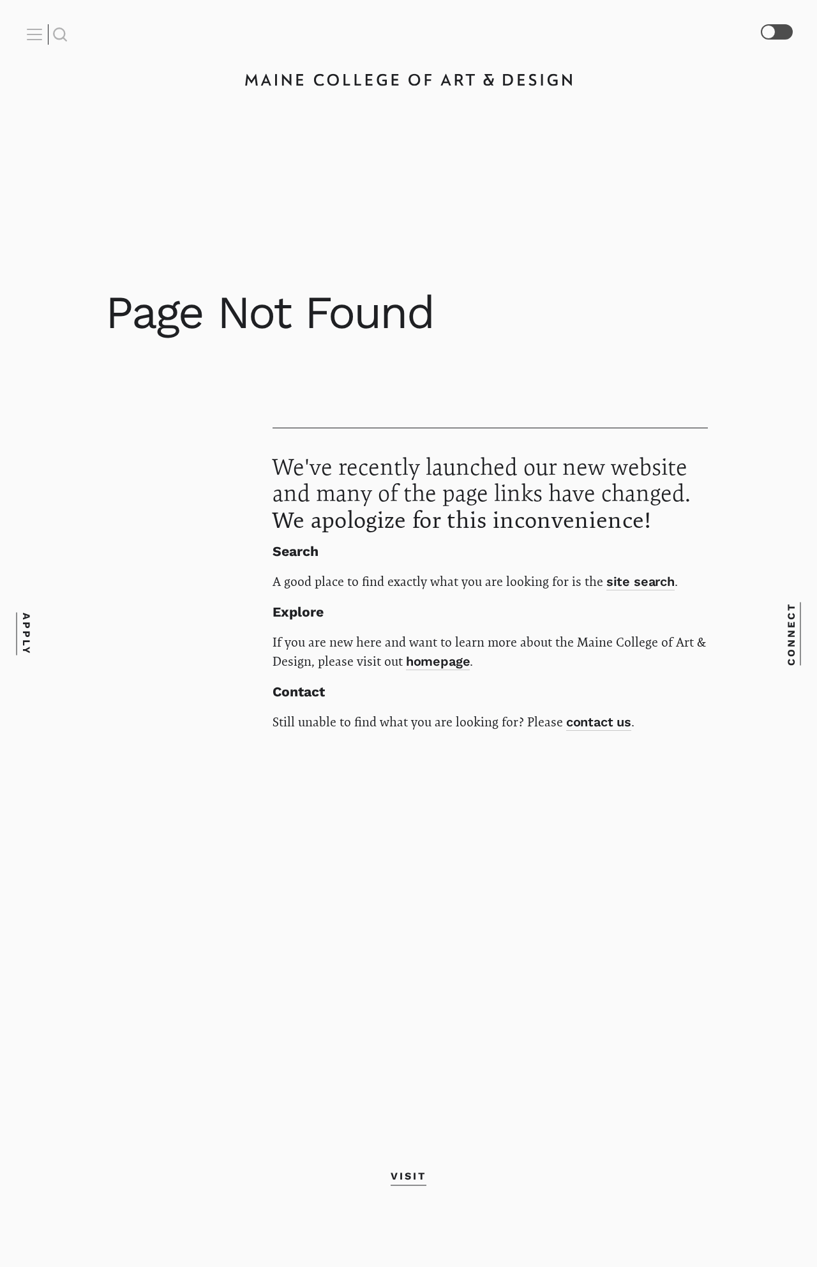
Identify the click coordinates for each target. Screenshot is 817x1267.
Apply (26, 633)
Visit (408, 1175)
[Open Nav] (36, 34)
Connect (790, 633)
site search (640, 581)
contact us (599, 722)
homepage (438, 661)
